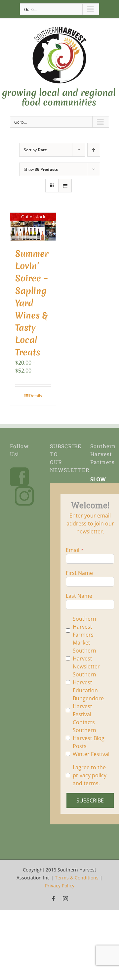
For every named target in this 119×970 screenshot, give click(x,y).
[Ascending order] (93, 150)
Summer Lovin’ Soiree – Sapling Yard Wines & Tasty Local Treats (31, 303)
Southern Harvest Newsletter (86, 658)
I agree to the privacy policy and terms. (89, 775)
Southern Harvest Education (85, 682)
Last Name (79, 595)
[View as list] (65, 185)
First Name (79, 573)
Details (35, 395)
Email (72, 550)
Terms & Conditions (77, 877)
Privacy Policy (59, 885)
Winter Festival (91, 754)
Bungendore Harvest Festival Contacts (88, 710)
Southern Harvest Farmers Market (84, 630)
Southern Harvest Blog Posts (88, 738)
